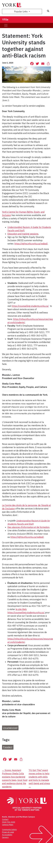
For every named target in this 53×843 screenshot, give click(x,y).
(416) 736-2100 (8, 822)
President (7, 747)
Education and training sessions (22, 233)
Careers (5, 837)
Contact (5, 819)
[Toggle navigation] (6, 25)
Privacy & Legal (8, 832)
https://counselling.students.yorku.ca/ (30, 306)
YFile (5, 19)
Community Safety (9, 829)
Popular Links (21, 11)
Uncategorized (10, 728)
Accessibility (7, 835)
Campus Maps (7, 824)
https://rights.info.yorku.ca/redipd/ (31, 243)
